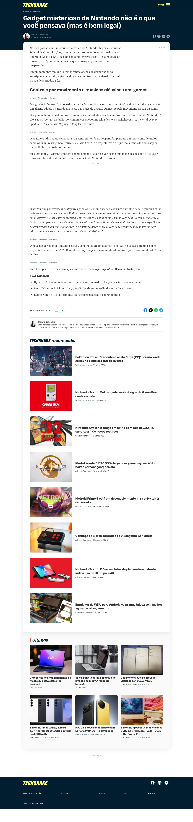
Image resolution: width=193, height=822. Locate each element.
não (64, 311)
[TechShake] (35, 4)
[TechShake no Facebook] (153, 783)
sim (56, 311)
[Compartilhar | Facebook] (154, 36)
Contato (101, 793)
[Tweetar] (159, 36)
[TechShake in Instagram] (159, 783)
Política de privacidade (33, 793)
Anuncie (151, 793)
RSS (125, 793)
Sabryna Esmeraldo (46, 322)
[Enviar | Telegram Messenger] (168, 36)
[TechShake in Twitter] (166, 783)
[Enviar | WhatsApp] (163, 36)
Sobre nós (65, 793)
